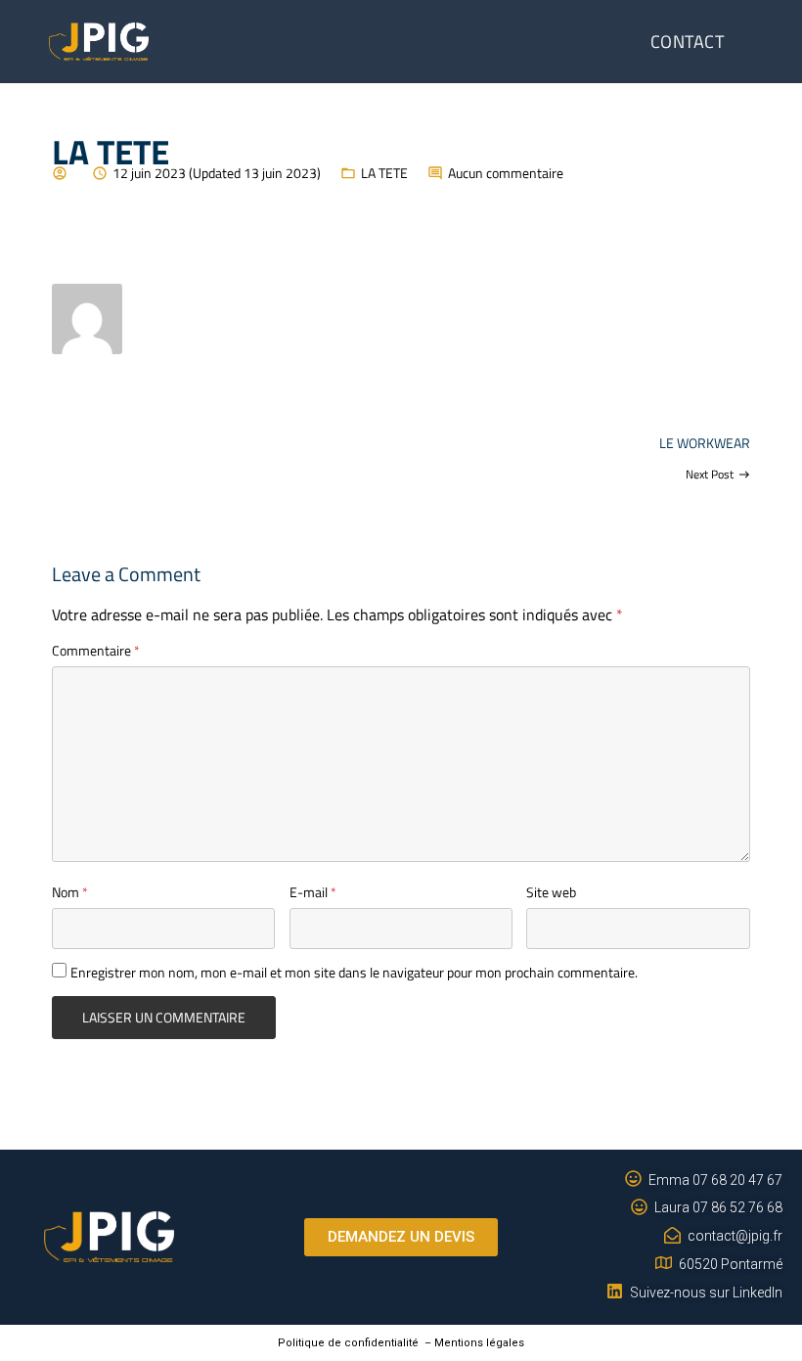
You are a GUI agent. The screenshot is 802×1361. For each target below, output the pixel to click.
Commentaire (96, 650)
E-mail (313, 892)
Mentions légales (479, 1343)
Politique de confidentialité (348, 1343)
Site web (551, 892)
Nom (70, 892)
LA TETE (384, 172)
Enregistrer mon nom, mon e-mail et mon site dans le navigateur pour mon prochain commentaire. (354, 972)
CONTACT (687, 41)
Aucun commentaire (505, 172)
